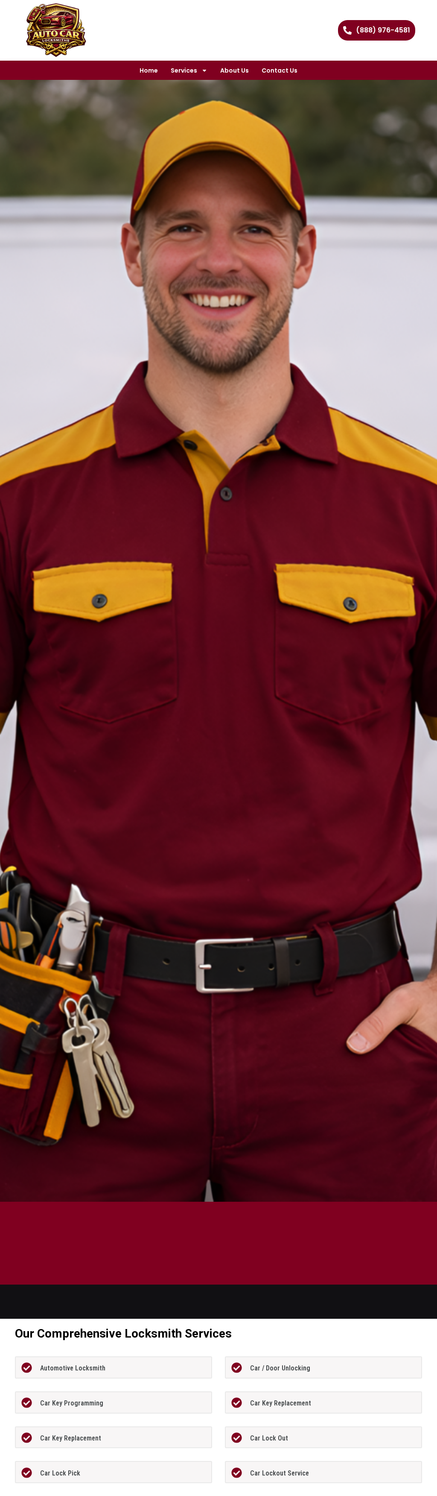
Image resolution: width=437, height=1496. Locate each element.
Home (149, 70)
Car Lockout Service (279, 1473)
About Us (234, 70)
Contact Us (279, 70)
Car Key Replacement (280, 1403)
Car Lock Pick (60, 1473)
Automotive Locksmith (72, 1368)
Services (184, 70)
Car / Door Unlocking (280, 1368)
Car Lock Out (269, 1438)
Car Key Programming (71, 1403)
